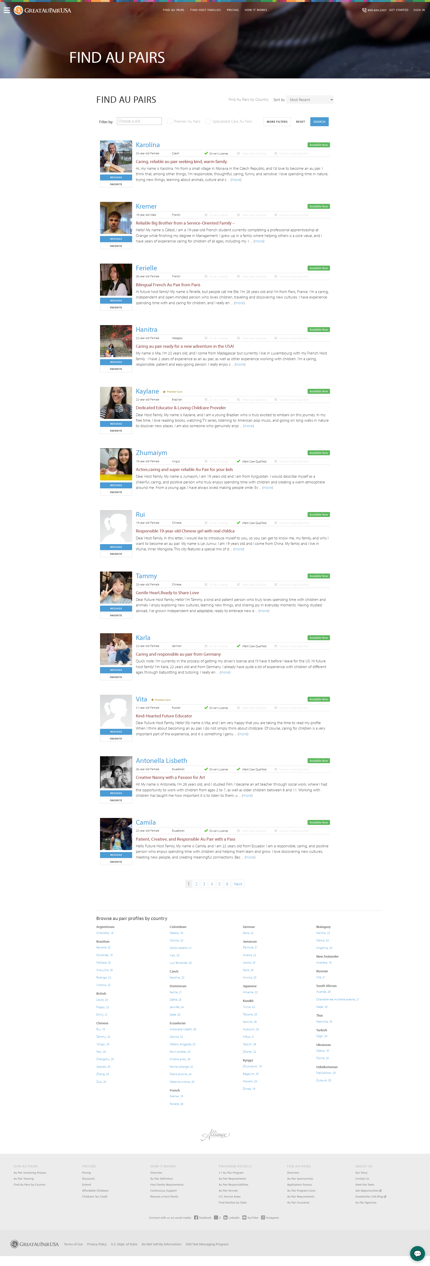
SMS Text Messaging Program (207, 1244)
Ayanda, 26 (323, 991)
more (236, 179)
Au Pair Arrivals (228, 1190)
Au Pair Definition (161, 1178)
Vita (141, 698)
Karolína (148, 144)
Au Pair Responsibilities (233, 1184)
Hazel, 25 (321, 1007)
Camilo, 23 (176, 940)
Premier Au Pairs (187, 121)
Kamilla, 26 (250, 1022)
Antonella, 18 (104, 933)
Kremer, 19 (176, 1096)
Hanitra (147, 329)
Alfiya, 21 (248, 1036)
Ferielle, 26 (176, 1104)
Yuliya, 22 (249, 1007)
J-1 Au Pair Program (231, 1172)
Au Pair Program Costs (301, 1190)
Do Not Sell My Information (161, 1244)
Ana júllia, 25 (104, 970)
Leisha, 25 (249, 962)
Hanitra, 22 (323, 933)
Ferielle (146, 267)
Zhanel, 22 (249, 1051)
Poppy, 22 (102, 1007)
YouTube (252, 1217)
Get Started (399, 10)
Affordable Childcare (95, 1190)
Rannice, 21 (250, 947)
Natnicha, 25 (324, 1021)
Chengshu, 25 (105, 1059)
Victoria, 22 (103, 985)
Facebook (205, 1217)
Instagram (272, 1217)
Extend (86, 1184)
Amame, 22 (250, 992)
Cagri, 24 (321, 1036)
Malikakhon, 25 (326, 1073)
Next (238, 884)
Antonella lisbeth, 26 (183, 1029)
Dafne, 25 (175, 999)
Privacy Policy (97, 1244)
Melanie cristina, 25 (182, 1082)
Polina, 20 (322, 1058)
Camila (146, 822)
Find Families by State (233, 1202)
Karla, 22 (248, 933)
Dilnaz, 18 (249, 1089)
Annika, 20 (249, 977)
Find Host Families (205, 10)
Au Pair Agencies (365, 1202)
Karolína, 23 (177, 977)
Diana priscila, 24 (180, 1074)
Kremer (146, 206)
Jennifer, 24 (177, 1007)
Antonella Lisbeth (161, 760)
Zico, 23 (101, 1082)
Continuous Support (163, 1190)
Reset (300, 121)
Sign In (419, 10)
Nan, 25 (101, 1051)
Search (319, 121)
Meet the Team (364, 1184)
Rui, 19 (100, 1029)
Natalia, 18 (176, 933)
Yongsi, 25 (102, 1044)
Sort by (279, 99)
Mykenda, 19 (104, 955)
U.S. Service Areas (230, 1196)
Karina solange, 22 (181, 1066)
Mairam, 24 (250, 1081)
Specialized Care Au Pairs (232, 121)
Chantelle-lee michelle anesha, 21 (337, 999)
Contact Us (362, 1178)
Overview (156, 1172)
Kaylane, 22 (103, 947)
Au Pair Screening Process (30, 1172)
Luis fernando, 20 (181, 963)
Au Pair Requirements (232, 1178)
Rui (140, 514)
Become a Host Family (164, 1196)
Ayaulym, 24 (251, 1029)
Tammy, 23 (103, 1036)
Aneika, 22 (249, 955)
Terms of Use (73, 1244)
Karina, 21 (176, 992)
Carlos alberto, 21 (181, 948)
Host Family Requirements (167, 1184)
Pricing (233, 10)
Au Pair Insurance (298, 1202)
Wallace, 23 (103, 962)
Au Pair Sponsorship (300, 1178)
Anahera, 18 (323, 962)
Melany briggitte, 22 (182, 1044)
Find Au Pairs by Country (249, 99)
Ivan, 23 (174, 955)
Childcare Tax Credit (95, 1196)
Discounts (88, 1178)
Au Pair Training (24, 1178)
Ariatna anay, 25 (180, 1059)
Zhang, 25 (102, 1074)
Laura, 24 (102, 999)
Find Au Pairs (173, 10)
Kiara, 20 (248, 970)
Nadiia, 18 (322, 1050)
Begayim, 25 (251, 1074)
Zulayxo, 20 (323, 1080)
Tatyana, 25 (250, 1014)
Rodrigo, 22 (103, 977)
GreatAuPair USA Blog (369, 1196)
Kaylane (147, 391)
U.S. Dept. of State (124, 1244)
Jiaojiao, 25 (103, 1066)
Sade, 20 (175, 1014)
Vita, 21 (320, 977)
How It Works (256, 10)
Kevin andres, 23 (180, 1051)
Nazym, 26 (249, 1044)
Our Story (361, 1172)
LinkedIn (234, 1217)
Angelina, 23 (324, 948)
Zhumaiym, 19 (252, 1066)
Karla (143, 637)
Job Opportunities (367, 1190)
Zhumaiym (151, 452)
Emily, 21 (102, 1014)
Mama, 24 (322, 940)
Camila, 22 (176, 1036)
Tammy (146, 575)
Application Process (299, 1184)
